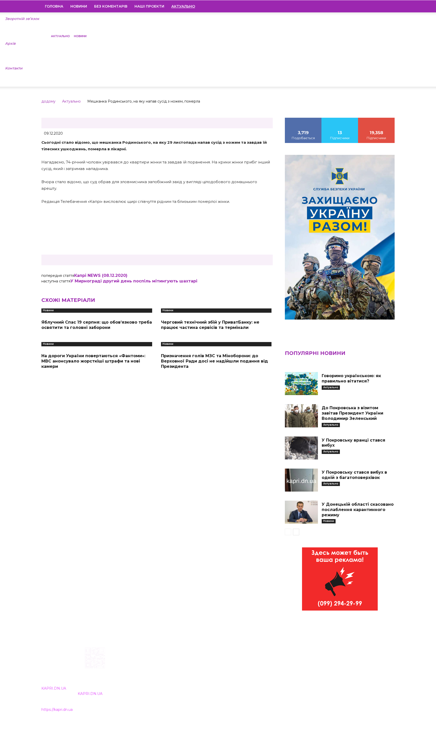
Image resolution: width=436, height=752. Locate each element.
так (303, 119)
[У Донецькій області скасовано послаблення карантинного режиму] (301, 512)
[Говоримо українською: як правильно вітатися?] (301, 383)
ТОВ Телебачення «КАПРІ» (188, 679)
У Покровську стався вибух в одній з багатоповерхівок (354, 475)
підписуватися (376, 119)
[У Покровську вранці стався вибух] (301, 447)
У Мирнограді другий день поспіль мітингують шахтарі (133, 281)
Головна (54, 6)
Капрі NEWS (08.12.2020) (100, 275)
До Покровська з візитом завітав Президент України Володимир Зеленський (352, 413)
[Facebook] (356, 6)
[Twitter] (382, 6)
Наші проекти (149, 6)
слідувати (340, 119)
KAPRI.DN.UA (53, 688)
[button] (389, 6)
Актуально (60, 36)
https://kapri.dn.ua (57, 709)
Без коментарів (110, 6)
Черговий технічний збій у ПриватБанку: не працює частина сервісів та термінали (210, 325)
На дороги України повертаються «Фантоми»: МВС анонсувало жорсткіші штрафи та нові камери (93, 361)
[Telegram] (373, 6)
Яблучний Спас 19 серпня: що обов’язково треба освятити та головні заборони (96, 325)
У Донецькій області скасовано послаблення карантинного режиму (358, 509)
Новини (78, 6)
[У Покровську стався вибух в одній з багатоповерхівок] (301, 480)
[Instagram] (365, 6)
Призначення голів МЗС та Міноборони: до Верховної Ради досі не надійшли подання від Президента (214, 361)
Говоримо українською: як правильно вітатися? (351, 378)
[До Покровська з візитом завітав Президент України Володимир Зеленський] (301, 415)
